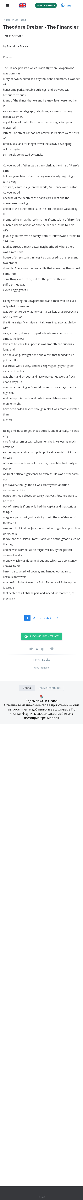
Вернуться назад (16, 20)
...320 (47, 618)
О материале (41, 667)
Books (46, 659)
